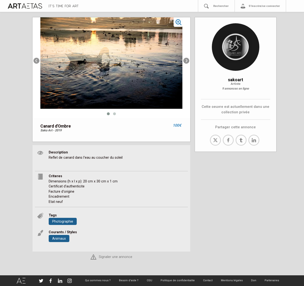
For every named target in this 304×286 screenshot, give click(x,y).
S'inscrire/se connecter (264, 6)
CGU (149, 280)
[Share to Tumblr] (241, 140)
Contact (208, 280)
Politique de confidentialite (178, 280)
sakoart (235, 79)
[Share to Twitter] (215, 140)
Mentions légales (232, 280)
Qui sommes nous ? (98, 280)
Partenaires (272, 280)
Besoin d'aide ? (128, 280)
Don (253, 280)
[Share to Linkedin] (253, 140)
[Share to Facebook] (228, 140)
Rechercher (220, 6)
